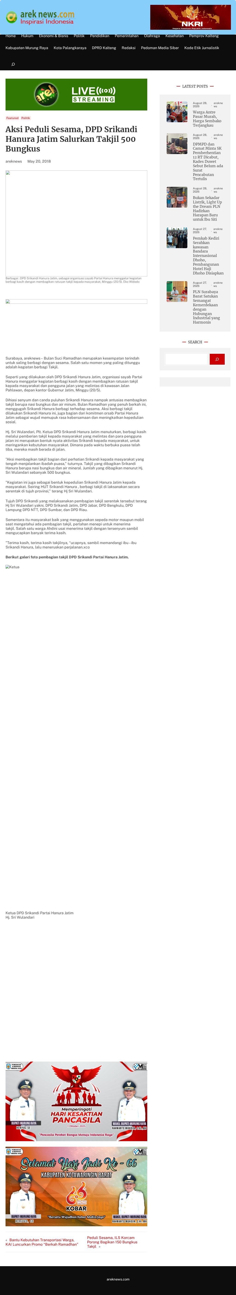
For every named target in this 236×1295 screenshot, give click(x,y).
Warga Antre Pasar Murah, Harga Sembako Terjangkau (207, 119)
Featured (12, 118)
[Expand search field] (13, 64)
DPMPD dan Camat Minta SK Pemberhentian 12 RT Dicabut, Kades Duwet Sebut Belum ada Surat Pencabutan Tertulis (208, 161)
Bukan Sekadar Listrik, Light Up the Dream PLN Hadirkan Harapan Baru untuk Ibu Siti (207, 209)
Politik (25, 118)
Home (11, 36)
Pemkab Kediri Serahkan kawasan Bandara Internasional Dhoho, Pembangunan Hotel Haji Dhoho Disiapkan (208, 255)
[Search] (217, 359)
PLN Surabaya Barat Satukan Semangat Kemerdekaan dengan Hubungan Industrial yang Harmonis (206, 307)
